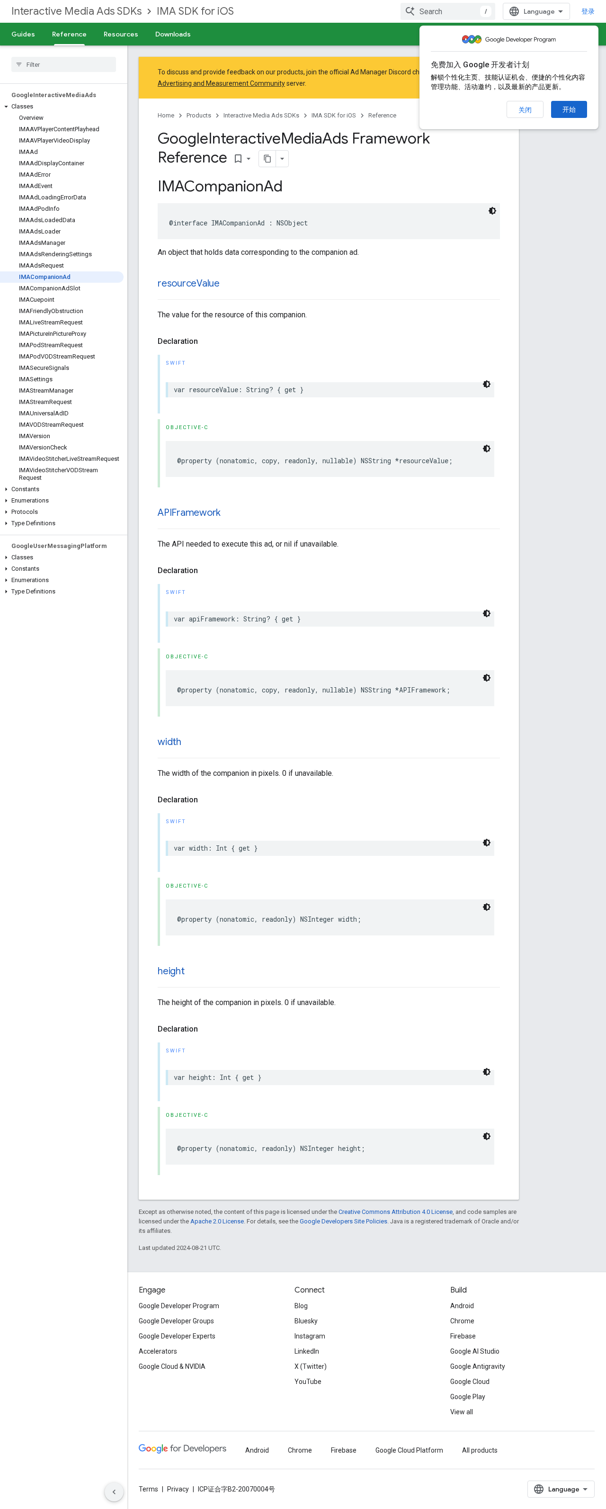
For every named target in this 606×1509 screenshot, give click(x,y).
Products (199, 115)
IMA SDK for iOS (195, 11)
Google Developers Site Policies (343, 1221)
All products (480, 1450)
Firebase (463, 1336)
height (171, 971)
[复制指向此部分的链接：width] (190, 742)
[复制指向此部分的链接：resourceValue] (229, 284)
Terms (148, 1489)
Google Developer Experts (177, 1336)
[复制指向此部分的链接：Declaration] (207, 341)
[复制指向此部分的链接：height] (194, 972)
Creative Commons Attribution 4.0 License (396, 1211)
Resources (121, 34)
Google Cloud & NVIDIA (172, 1366)
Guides (23, 34)
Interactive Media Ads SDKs (76, 11)
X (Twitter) (310, 1366)
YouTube (307, 1381)
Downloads (173, 34)
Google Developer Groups (176, 1321)
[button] (62, 106)
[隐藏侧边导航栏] (114, 1491)
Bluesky (306, 1321)
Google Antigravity (477, 1366)
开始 (569, 109)
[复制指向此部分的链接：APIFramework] (230, 513)
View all (461, 1412)
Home (166, 115)
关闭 (525, 110)
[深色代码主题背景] (492, 210)
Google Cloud (470, 1381)
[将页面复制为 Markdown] (267, 159)
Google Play (467, 1397)
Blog (301, 1306)
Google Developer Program (179, 1306)
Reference (69, 34)
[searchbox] (63, 64)
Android (462, 1306)
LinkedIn (306, 1351)
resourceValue (189, 283)
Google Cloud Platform (409, 1450)
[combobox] (448, 11)
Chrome (462, 1321)
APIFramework (189, 513)
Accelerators (158, 1351)
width (169, 742)
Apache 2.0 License (217, 1221)
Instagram (309, 1336)
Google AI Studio (474, 1351)
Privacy (178, 1489)
